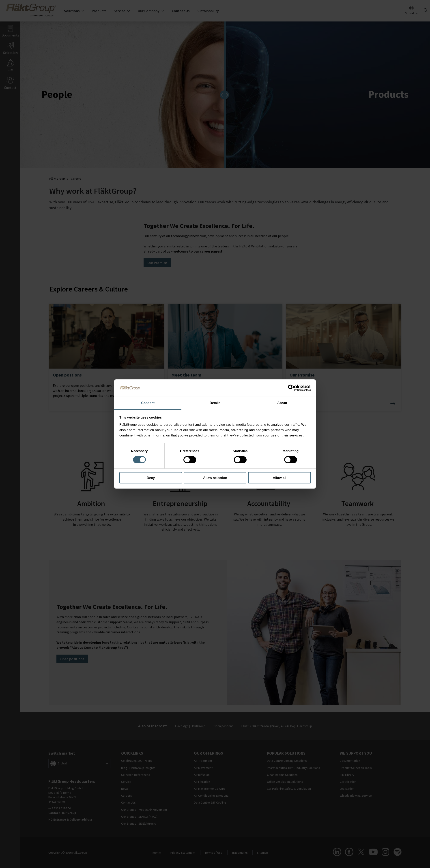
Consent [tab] (148, 403)
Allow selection (215, 478)
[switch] (189, 459)
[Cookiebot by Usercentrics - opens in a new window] (291, 388)
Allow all (279, 478)
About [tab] (282, 403)
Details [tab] (215, 403)
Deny (151, 478)
